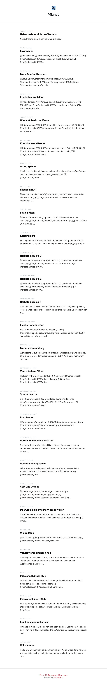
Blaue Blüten (27, 212)
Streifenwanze (28, 394)
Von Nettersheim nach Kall (35, 552)
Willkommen (27, 645)
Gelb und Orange (29, 486)
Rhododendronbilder (32, 97)
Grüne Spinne (28, 166)
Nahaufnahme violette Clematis (38, 34)
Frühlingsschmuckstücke (34, 622)
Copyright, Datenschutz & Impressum (53, 675)
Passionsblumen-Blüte (33, 599)
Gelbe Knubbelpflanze (33, 463)
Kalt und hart (27, 235)
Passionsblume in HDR (33, 575)
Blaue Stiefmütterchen (33, 74)
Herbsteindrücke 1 (30, 301)
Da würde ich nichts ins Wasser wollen (42, 509)
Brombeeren (27, 417)
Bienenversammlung (32, 348)
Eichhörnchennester (32, 325)
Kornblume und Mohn (32, 143)
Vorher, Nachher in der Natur (36, 440)
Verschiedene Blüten (32, 371)
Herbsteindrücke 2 (30, 278)
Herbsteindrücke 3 (31, 255)
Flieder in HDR (28, 189)
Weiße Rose (27, 532)
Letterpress (58, 677)
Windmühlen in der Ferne (34, 120)
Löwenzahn (26, 51)
